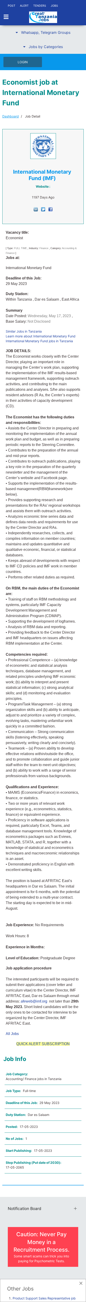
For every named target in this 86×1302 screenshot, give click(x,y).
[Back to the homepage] (43, 17)
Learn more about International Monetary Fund (40, 336)
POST (11, 5)
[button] (43, 32)
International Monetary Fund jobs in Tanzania (39, 341)
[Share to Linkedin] (36, 209)
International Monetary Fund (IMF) (42, 175)
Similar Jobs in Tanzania (24, 331)
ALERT (24, 5)
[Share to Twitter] (43, 209)
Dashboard (10, 116)
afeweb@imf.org (34, 1001)
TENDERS (39, 5)
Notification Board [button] (24, 1208)
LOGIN (23, 62)
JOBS (54, 5)
